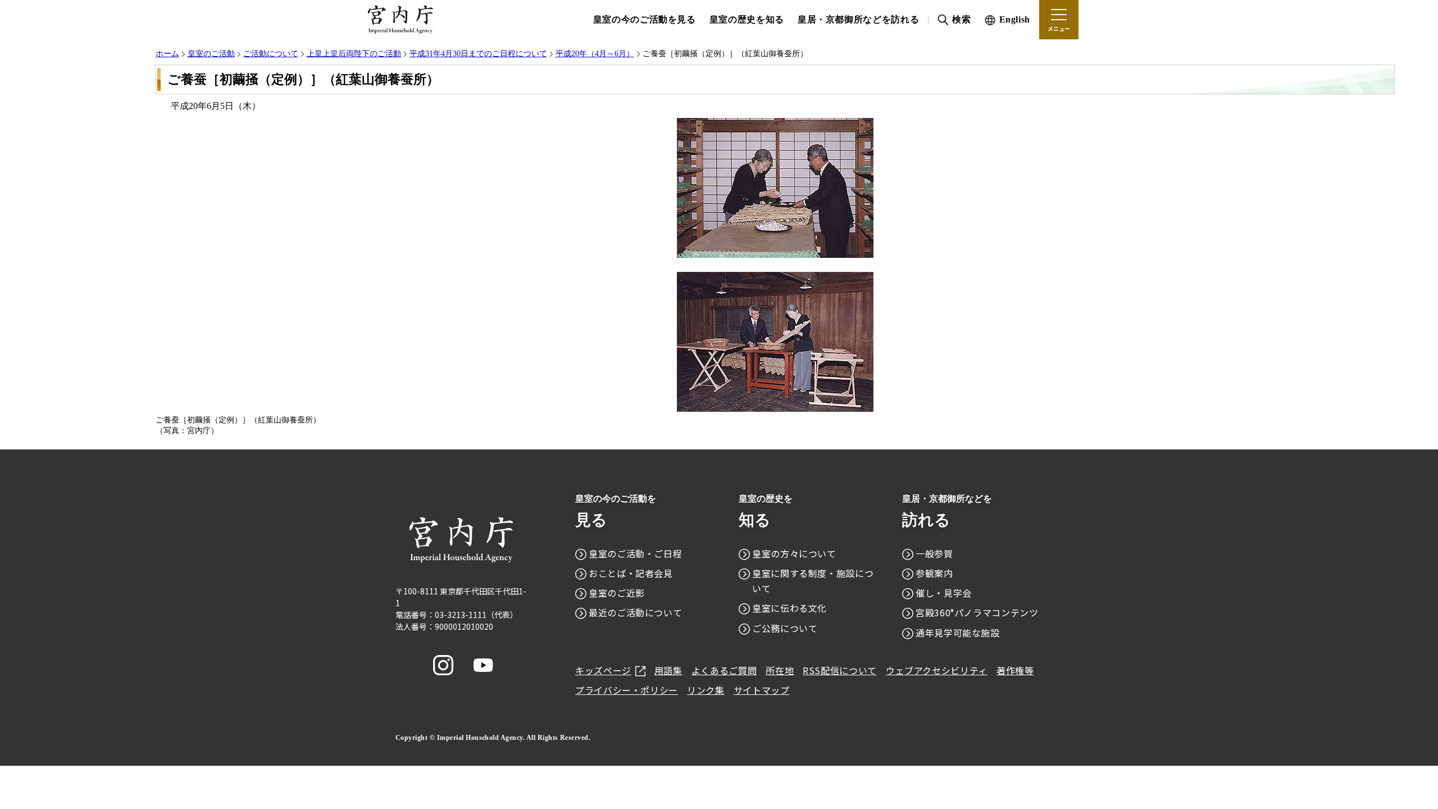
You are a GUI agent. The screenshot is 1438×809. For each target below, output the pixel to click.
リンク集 (706, 690)
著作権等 (1015, 670)
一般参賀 (934, 553)
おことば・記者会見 (631, 573)
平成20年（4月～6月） (595, 53)
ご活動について (270, 53)
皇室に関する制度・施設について (812, 580)
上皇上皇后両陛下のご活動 (354, 53)
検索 (961, 19)
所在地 (780, 670)
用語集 (668, 670)
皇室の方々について (794, 553)
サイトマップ (762, 690)
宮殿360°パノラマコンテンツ (977, 612)
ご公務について (784, 628)
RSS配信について (840, 670)
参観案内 (934, 573)
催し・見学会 (944, 592)
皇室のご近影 (617, 592)
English (1014, 19)
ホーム (167, 53)
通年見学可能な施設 (958, 632)
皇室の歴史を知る (746, 19)
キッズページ (603, 670)
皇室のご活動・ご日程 (635, 553)
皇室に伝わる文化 (789, 608)
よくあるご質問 (724, 670)
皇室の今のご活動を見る (644, 19)
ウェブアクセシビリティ (937, 670)
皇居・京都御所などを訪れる (858, 19)
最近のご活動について (635, 612)
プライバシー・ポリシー (626, 690)
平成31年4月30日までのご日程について (478, 53)
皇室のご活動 (211, 53)
